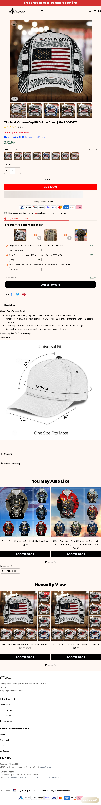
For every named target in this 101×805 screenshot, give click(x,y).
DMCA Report (5, 790)
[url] (3, 687)
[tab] (46, 562)
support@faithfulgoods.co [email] (12, 690)
